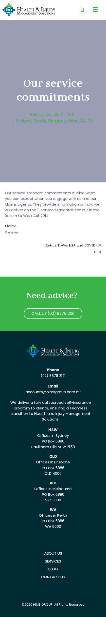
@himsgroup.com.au (62, 391)
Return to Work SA (67, 121)
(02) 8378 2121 (53, 375)
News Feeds (33, 121)
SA (90, 121)
